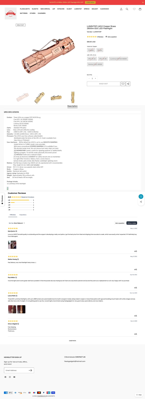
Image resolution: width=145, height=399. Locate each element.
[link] (134, 9)
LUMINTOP (97, 32)
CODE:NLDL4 (90, 2)
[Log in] (121, 9)
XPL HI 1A (92, 59)
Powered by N (41, 396)
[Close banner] (143, 2)
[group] (22, 97)
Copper (91, 50)
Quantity (89, 74)
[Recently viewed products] (141, 196)
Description (72, 106)
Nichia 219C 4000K (95, 64)
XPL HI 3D (103, 59)
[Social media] (141, 201)
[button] (127, 9)
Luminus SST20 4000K (119, 59)
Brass (100, 50)
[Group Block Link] (102, 360)
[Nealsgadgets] (10, 14)
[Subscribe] (30, 370)
